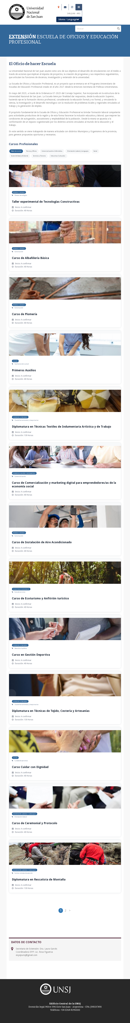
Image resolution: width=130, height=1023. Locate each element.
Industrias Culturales (58, 156)
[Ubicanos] (59, 7)
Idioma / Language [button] (67, 19)
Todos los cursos (16, 151)
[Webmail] (65, 7)
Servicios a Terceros (39, 156)
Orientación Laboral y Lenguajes (78, 151)
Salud (95, 151)
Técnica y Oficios (31, 151)
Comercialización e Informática (52, 151)
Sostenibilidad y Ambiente (19, 156)
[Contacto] (72, 7)
